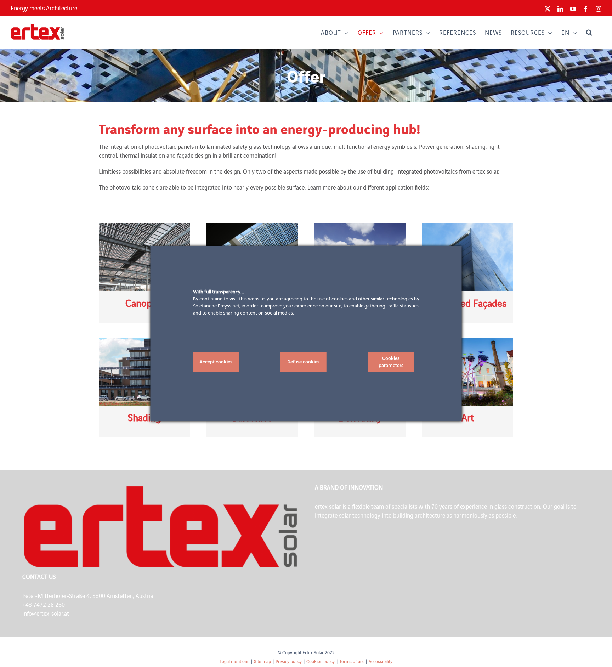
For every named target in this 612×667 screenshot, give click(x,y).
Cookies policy (320, 661)
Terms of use (352, 661)
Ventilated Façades (467, 302)
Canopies (144, 302)
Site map (262, 661)
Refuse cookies (303, 361)
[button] (589, 32)
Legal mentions (234, 661)
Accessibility (380, 661)
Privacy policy (289, 661)
